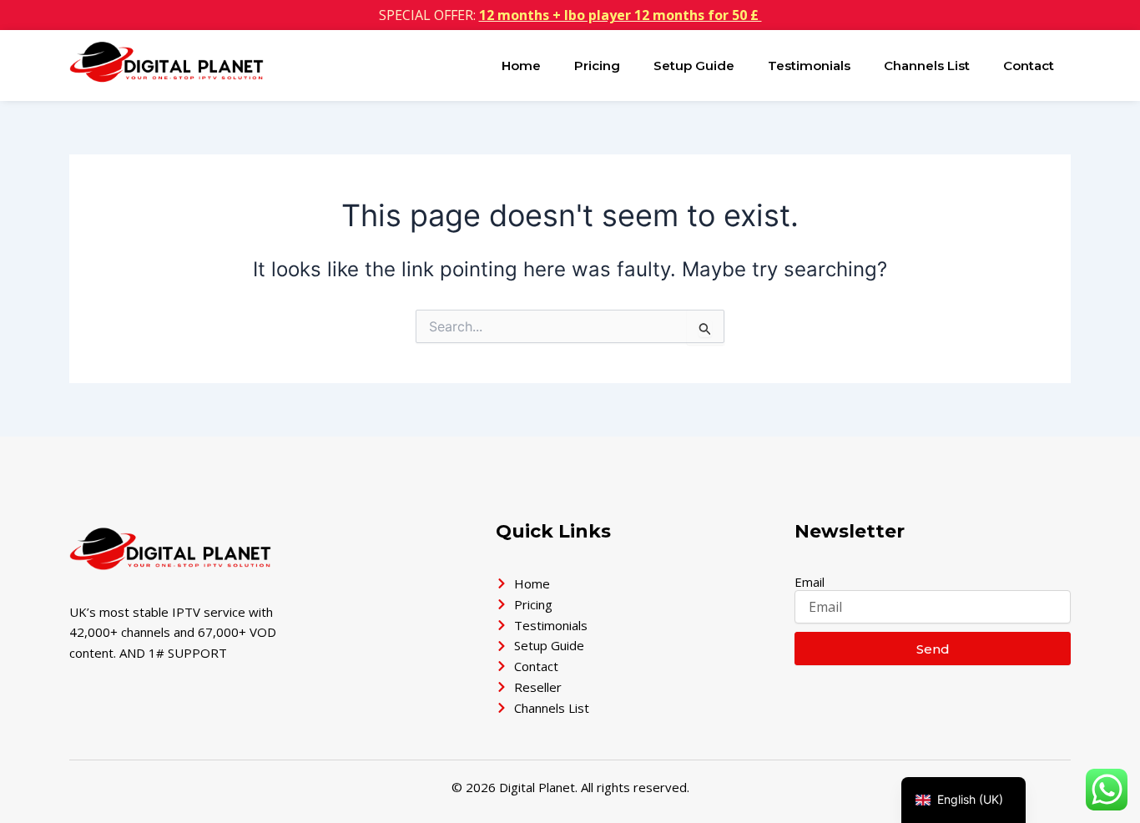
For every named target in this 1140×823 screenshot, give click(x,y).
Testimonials (809, 65)
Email (809, 581)
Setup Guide (693, 65)
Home (521, 65)
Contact (1028, 65)
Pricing (597, 65)
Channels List (927, 65)
